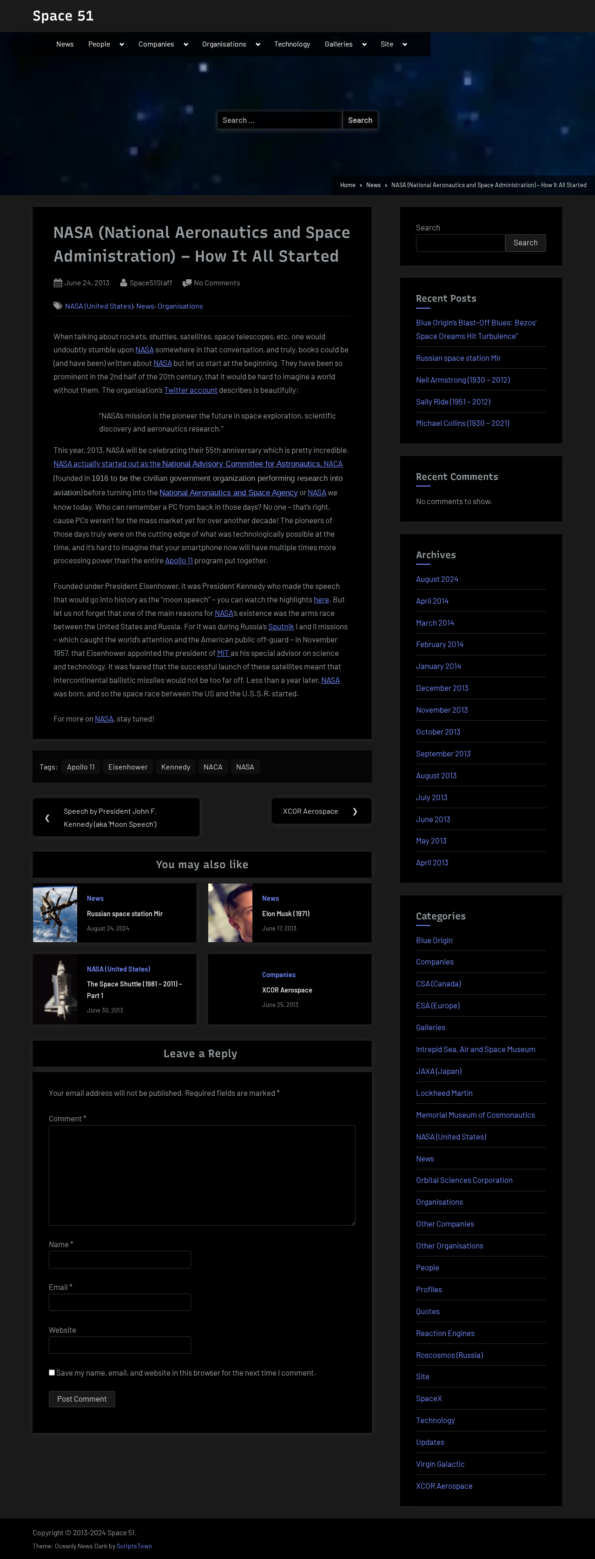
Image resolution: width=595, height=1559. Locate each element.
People (99, 43)
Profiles (429, 1289)
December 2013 (442, 687)
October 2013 (438, 731)
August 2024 (437, 578)
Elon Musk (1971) (286, 914)
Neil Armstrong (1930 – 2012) (462, 379)
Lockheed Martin (444, 1092)
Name (61, 1244)
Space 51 (63, 15)
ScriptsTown (134, 1546)
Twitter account (191, 389)
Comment (67, 1118)
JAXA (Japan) (438, 1070)
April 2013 (432, 862)
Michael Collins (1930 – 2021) (462, 422)
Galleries (339, 43)
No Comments (217, 283)
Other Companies (445, 1223)
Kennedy (175, 766)
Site (387, 43)
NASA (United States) (99, 305)
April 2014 (432, 600)
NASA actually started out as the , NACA (198, 463)
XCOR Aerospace (287, 990)
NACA (213, 766)
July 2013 (432, 797)
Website (62, 1329)
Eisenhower (128, 766)
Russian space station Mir (125, 914)
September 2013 (443, 753)
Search (428, 227)
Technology (292, 43)
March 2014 (435, 622)
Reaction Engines (445, 1332)
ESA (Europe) (437, 1005)
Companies (156, 43)
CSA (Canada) (438, 983)
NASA (144, 349)
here (321, 599)
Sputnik (281, 626)
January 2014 (438, 665)
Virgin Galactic (440, 1463)
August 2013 (436, 775)
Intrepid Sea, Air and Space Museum (476, 1048)
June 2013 (433, 818)
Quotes (428, 1311)
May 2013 (431, 840)
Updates (430, 1441)
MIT (224, 652)
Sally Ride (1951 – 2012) (453, 401)
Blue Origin (434, 940)
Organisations (224, 43)
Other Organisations (449, 1245)
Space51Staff (151, 282)
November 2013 (442, 709)
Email (61, 1286)
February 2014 (439, 643)
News (65, 43)
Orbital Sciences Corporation (464, 1179)
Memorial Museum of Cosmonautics (475, 1114)
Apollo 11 (179, 560)
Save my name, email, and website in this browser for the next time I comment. (186, 1372)
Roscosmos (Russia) (449, 1354)
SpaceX (429, 1398)
